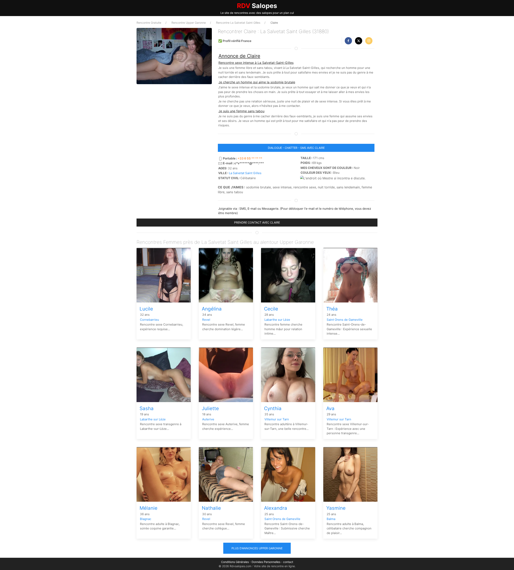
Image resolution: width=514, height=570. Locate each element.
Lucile (146, 309)
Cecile (271, 309)
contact (288, 562)
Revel (206, 320)
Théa (332, 309)
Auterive (208, 419)
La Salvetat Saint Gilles (245, 173)
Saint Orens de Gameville (345, 320)
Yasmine (336, 508)
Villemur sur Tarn (276, 419)
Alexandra (275, 508)
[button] (348, 40)
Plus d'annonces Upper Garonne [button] (257, 548)
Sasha (147, 408)
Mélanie (148, 508)
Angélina (212, 309)
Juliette (210, 408)
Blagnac (145, 519)
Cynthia (272, 408)
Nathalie (211, 508)
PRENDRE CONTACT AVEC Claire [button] (257, 222)
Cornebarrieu (149, 320)
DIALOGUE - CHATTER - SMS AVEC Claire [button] (296, 147)
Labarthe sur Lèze (277, 320)
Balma (331, 519)
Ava (330, 408)
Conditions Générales (235, 562)
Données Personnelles (266, 562)
